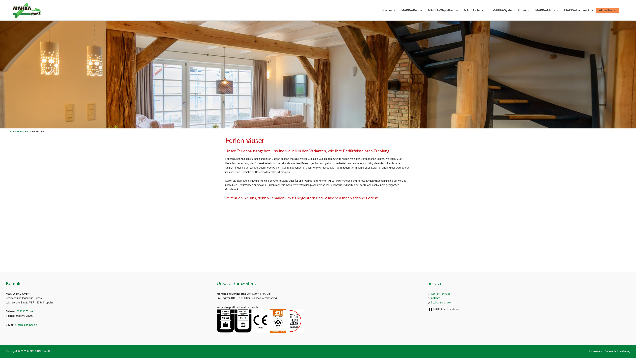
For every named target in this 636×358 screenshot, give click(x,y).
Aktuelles (605, 10)
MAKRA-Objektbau (441, 10)
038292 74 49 (25, 311)
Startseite (388, 10)
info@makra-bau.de (26, 325)
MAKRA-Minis (545, 10)
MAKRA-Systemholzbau (509, 10)
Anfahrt (435, 298)
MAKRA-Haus (473, 10)
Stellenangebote (441, 302)
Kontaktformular (440, 293)
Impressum (595, 351)
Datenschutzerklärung (617, 351)
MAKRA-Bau (410, 10)
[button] (420, 10)
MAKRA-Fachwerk (577, 10)
